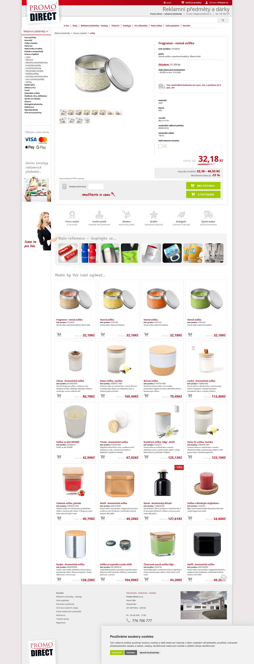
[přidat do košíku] (59, 335)
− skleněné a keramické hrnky (36, 62)
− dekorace (28, 60)
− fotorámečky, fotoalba (33, 71)
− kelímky (28, 82)
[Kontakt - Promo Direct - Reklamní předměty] (204, 618)
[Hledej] (223, 20)
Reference (60, 615)
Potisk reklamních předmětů (68, 611)
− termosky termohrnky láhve (36, 76)
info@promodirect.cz (202, 14)
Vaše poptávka (172, 25)
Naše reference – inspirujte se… (87, 238)
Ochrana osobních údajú (67, 608)
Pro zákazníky (141, 25)
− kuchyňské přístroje (32, 68)
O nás (66, 25)
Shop (75, 25)
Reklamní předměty (35, 31)
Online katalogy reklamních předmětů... (37, 168)
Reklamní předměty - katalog (94, 25)
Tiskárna (115, 25)
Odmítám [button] (131, 652)
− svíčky (27, 57)
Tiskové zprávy (62, 619)
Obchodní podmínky (65, 604)
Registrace (60, 622)
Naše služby (156, 25)
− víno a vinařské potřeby (34, 79)
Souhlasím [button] (117, 652)
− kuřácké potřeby (31, 73)
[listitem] (160, 146)
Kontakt (186, 25)
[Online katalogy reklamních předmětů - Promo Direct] (38, 201)
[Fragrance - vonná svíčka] (103, 107)
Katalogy (127, 25)
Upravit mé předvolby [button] (149, 652)
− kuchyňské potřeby (32, 65)
